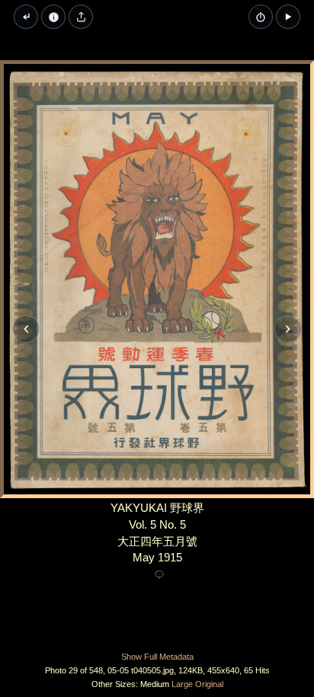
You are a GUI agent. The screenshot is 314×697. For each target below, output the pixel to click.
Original (209, 684)
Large (182, 684)
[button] (288, 17)
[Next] (288, 329)
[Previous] (26, 329)
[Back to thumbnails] (26, 17)
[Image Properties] (53, 17)
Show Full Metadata (157, 656)
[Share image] (81, 17)
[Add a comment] (159, 575)
